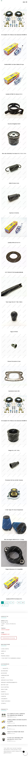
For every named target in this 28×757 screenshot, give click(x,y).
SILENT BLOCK (5, 694)
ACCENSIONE (4, 670)
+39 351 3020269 (5, 629)
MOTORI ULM (4, 684)
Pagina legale (5, 655)
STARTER (3, 696)
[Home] (3, 2)
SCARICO (3, 691)
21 (2, 605)
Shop (2, 653)
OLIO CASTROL (5, 687)
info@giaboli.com (5, 634)
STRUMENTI (4, 698)
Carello (3, 651)
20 (22, 602)
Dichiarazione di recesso (9, 638)
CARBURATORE (5, 675)
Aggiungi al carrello (14, 606)
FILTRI (2, 677)
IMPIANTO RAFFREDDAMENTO (9, 682)
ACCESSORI (4, 673)
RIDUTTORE (4, 689)
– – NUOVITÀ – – (5, 668)
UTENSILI (3, 703)
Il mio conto (5, 648)
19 (18, 602)
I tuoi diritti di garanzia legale (11, 658)
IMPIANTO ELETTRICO (7, 680)
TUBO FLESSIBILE (5, 701)
